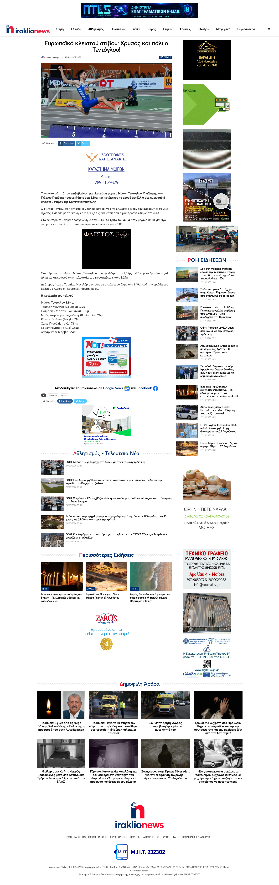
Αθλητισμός (96, 29)
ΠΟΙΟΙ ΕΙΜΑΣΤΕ (98, 837)
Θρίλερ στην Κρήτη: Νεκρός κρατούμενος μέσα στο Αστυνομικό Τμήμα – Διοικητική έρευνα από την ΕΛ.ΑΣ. (61, 776)
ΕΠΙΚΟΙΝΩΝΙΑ (187, 837)
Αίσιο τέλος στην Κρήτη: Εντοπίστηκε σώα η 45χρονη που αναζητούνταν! (217, 410)
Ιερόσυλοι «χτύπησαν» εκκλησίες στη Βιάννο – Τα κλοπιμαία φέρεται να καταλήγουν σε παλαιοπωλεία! (219, 391)
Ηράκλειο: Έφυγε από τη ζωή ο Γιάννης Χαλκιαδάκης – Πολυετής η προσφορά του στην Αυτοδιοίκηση (60, 726)
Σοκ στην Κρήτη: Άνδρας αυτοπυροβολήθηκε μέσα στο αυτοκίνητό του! (165, 726)
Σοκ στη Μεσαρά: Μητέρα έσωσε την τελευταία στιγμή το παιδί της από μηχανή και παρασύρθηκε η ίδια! (217, 273)
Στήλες (167, 29)
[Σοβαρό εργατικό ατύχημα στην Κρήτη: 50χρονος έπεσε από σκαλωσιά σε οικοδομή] (187, 295)
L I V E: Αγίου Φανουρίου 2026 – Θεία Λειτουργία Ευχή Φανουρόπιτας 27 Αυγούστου (218, 428)
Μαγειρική (223, 29)
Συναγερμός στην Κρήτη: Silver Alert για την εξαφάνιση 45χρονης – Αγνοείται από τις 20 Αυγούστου (165, 775)
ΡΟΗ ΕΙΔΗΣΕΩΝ (76, 837)
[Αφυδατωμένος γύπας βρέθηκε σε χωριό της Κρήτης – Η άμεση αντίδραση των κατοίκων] (187, 351)
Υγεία (136, 29)
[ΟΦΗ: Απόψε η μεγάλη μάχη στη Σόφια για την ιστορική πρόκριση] (52, 467)
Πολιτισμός (118, 29)
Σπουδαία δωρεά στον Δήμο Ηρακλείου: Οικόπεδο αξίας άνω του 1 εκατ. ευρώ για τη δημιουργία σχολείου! (217, 371)
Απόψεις (185, 29)
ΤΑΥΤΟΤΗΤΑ (168, 837)
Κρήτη (60, 29)
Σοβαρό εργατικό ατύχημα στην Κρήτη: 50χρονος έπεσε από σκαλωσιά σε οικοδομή (217, 292)
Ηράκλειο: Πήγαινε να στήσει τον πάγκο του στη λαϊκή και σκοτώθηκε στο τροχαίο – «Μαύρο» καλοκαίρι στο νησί (113, 728)
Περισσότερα (246, 29)
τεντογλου (53, 395)
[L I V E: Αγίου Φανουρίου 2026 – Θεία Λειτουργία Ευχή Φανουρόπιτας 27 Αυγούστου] (187, 430)
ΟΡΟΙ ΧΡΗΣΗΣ (119, 837)
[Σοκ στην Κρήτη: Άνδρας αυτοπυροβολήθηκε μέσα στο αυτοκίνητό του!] (165, 705)
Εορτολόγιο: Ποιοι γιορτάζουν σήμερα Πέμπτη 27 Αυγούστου (218, 444)
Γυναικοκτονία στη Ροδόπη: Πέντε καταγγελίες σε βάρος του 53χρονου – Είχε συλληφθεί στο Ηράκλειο (217, 312)
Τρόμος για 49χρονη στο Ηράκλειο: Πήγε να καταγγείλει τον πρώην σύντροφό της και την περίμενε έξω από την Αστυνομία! (218, 728)
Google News (113, 388)
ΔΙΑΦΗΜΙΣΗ (205, 837)
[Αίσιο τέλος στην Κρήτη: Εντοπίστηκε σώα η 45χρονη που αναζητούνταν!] (187, 412)
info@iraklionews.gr (139, 870)
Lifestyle (203, 29)
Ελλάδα (76, 29)
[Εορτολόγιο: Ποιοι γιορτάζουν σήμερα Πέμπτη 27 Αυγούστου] (106, 576)
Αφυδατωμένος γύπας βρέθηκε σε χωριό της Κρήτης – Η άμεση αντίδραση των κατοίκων (219, 350)
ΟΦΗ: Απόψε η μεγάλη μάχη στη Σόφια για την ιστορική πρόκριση (105, 462)
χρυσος (64, 395)
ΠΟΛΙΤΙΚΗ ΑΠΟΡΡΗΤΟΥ (144, 837)
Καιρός (151, 29)
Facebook (145, 388)
